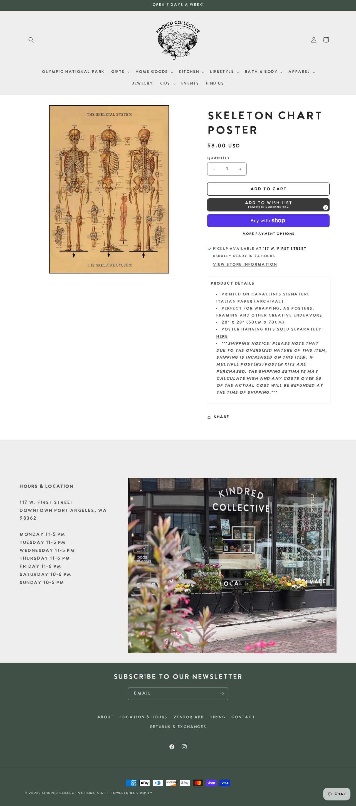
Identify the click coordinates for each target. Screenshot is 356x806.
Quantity (218, 158)
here (222, 336)
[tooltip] (325, 207)
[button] (31, 40)
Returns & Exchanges (178, 727)
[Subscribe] (222, 693)
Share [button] (221, 417)
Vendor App (188, 717)
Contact (243, 717)
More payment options (269, 234)
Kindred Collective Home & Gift (75, 793)
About (105, 717)
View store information (245, 264)
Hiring (217, 717)
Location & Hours (143, 717)
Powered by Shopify (131, 793)
